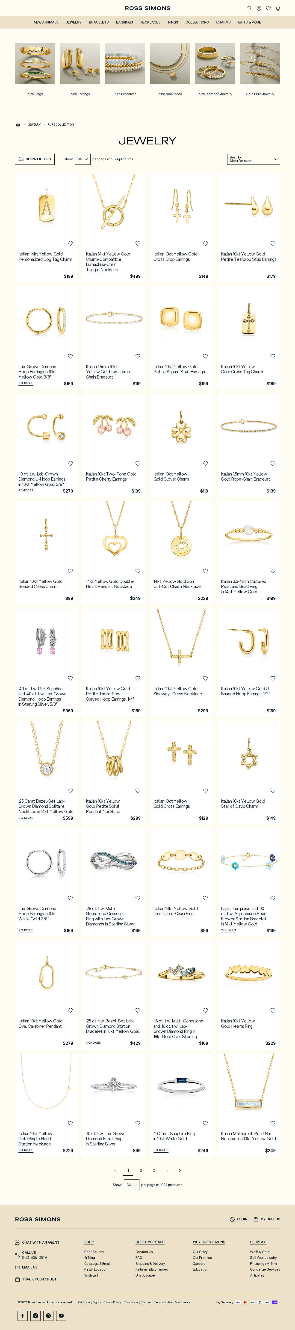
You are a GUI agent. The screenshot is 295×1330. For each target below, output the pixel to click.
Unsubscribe (145, 1275)
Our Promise (202, 1257)
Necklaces (150, 22)
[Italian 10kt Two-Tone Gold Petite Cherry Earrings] (113, 445)
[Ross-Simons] (148, 8)
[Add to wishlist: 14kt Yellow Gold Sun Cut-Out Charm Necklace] (205, 571)
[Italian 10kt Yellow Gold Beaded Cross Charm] (46, 552)
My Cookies (182, 1302)
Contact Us (144, 1252)
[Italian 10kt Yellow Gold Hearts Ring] (248, 995)
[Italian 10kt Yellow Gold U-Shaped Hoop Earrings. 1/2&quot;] (248, 662)
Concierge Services (265, 1269)
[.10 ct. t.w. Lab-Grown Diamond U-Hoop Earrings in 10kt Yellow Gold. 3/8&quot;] (46, 445)
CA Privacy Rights (89, 1302)
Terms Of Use (163, 1302)
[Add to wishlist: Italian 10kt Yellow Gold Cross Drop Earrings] (205, 243)
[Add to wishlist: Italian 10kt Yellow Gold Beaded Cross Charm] (70, 571)
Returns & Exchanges (152, 1269)
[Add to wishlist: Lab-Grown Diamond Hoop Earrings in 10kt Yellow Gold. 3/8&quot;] (70, 356)
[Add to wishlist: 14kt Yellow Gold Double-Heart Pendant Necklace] (138, 571)
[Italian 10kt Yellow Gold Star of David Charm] (248, 772)
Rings (173, 22)
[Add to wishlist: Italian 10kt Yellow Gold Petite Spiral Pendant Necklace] (138, 791)
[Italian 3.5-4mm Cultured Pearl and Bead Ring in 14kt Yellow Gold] (248, 552)
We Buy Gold (260, 1252)
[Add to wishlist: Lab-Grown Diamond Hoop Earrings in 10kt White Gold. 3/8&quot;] (70, 898)
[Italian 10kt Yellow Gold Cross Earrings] (181, 772)
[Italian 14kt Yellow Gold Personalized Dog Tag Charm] (46, 228)
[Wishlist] (268, 8)
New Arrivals (46, 22)
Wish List (91, 1275)
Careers (199, 1263)
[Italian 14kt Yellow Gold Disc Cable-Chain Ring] (181, 882)
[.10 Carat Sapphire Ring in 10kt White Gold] (181, 1105)
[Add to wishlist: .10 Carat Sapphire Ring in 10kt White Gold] (205, 1123)
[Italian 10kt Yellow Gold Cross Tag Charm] (248, 338)
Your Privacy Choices (137, 1302)
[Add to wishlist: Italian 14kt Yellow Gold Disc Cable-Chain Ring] (205, 898)
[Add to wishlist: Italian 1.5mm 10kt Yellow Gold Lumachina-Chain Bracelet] (138, 356)
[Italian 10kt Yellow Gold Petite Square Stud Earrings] (181, 338)
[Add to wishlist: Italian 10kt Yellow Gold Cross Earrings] (205, 791)
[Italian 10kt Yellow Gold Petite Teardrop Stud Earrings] (248, 228)
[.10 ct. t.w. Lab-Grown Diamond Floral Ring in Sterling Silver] (113, 1105)
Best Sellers (94, 1252)
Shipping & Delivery (150, 1263)
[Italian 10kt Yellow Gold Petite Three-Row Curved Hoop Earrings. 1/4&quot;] (113, 662)
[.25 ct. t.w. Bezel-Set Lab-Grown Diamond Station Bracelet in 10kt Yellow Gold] (113, 995)
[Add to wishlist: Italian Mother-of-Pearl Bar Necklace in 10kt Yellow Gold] (273, 1123)
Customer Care (150, 1242)
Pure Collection (61, 124)
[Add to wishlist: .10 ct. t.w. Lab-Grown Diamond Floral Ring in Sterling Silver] (138, 1123)
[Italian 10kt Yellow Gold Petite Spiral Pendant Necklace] (113, 772)
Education (200, 1269)
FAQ (139, 1257)
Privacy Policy (112, 1302)
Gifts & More (249, 22)
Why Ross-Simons (209, 1242)
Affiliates (257, 1275)
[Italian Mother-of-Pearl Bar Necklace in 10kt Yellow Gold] (248, 1105)
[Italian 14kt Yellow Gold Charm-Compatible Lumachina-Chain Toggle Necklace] (113, 228)
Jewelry (74, 22)
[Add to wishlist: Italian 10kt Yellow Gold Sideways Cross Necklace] (205, 678)
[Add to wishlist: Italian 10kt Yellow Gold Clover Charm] (205, 463)
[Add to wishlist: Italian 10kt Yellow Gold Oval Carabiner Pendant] (70, 1010)
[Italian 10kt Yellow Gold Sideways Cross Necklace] (181, 662)
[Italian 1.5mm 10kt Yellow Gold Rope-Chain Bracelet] (248, 445)
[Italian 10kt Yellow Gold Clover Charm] (181, 445)
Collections (197, 22)
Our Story (200, 1252)
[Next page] (180, 1171)
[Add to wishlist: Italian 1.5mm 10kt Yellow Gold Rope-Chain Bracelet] (273, 463)
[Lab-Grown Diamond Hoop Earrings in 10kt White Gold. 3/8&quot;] (46, 882)
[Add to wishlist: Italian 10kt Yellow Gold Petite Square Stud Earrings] (205, 356)
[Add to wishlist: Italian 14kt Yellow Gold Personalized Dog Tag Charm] (70, 243)
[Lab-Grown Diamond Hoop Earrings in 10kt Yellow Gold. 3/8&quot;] (46, 338)
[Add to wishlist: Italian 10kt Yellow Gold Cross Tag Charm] (273, 356)
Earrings (124, 22)
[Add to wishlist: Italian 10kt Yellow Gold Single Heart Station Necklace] (70, 1123)
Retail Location (95, 1269)
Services (258, 1242)
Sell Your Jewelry (263, 1257)
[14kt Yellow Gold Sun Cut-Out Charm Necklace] (181, 552)
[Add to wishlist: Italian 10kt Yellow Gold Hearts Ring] (273, 1010)
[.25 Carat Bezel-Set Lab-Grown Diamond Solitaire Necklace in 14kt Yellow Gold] (46, 772)
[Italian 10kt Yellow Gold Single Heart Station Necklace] (46, 1105)
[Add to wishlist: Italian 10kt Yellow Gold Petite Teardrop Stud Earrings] (273, 243)
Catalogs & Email (97, 1263)
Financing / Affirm (263, 1263)
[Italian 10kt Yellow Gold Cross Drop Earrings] (181, 228)
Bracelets (99, 22)
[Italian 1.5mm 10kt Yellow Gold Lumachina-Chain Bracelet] (113, 338)
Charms (223, 22)
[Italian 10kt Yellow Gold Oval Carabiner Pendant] (46, 995)
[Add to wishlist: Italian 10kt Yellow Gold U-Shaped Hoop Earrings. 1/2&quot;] (273, 678)
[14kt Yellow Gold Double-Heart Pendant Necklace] (113, 552)
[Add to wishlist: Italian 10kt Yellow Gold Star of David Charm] (273, 791)
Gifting (89, 1257)
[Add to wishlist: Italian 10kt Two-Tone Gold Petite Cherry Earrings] (138, 463)
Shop (89, 1242)
